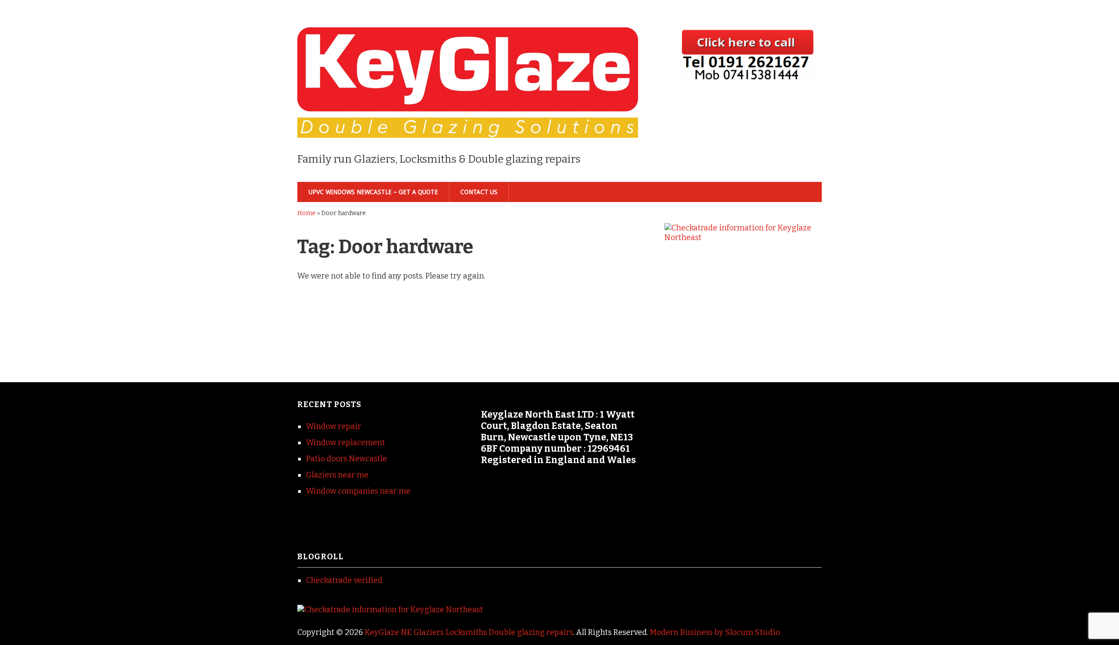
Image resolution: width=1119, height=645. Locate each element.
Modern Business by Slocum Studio (715, 632)
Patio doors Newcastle (346, 459)
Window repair (333, 426)
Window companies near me (358, 491)
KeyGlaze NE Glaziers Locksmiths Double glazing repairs (469, 632)
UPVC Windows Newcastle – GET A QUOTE (373, 191)
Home (306, 213)
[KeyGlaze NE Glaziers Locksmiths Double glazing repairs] (467, 123)
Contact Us (478, 191)
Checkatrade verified (344, 580)
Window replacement (345, 442)
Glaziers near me (337, 475)
